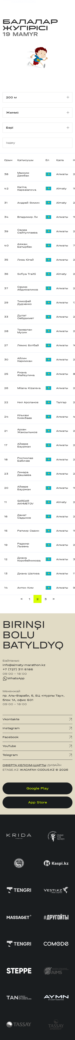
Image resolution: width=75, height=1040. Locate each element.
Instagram (11, 728)
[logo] (19, 5)
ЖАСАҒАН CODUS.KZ (37, 769)
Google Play (37, 788)
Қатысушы (25, 160)
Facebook (11, 737)
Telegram (10, 755)
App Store (37, 802)
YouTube (9, 746)
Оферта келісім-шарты (24, 765)
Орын (8, 160)
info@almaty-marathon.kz (24, 665)
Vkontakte (11, 719)
